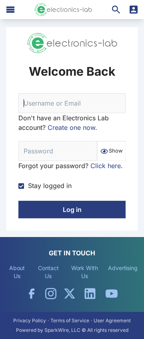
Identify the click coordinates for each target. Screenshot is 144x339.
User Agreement (112, 320)
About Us (17, 272)
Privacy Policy (29, 320)
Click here (105, 166)
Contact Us (48, 272)
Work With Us (84, 272)
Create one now (71, 127)
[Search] (116, 9)
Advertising (123, 268)
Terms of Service (69, 320)
